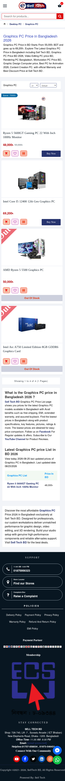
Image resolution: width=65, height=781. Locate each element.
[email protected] (37, 743)
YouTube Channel (15, 439)
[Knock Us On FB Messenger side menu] (57, 750)
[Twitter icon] (33, 759)
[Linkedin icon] (41, 759)
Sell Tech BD (12, 401)
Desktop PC (16, 24)
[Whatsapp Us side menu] (57, 760)
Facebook (45, 431)
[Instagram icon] (50, 759)
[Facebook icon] (25, 759)
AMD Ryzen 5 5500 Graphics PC (23, 270)
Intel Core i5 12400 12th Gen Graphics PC (29, 201)
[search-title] (59, 16)
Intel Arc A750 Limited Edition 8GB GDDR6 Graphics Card (30, 349)
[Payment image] (32, 646)
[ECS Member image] (33, 689)
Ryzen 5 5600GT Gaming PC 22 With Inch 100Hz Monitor (29, 135)
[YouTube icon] (16, 759)
